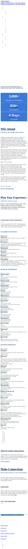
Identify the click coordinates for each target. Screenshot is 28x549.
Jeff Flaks (3, 290)
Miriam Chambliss (5, 403)
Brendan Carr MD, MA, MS (7, 391)
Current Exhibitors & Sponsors (14, 31)
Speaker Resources (11, 22)
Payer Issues (3, 538)
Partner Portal (10, 29)
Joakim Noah (4, 236)
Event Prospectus (10, 32)
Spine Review (4, 530)
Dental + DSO (4, 536)
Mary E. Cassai (4, 397)
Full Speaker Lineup (11, 19)
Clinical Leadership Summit (11, 24)
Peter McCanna (4, 307)
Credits (6, 33)
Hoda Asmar (4, 366)
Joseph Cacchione (5, 274)
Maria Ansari (4, 356)
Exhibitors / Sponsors (9, 35)
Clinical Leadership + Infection (7, 533)
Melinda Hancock (5, 295)
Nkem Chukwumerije (6, 418)
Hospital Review (4, 525)
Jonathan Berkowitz (5, 378)
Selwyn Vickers (4, 337)
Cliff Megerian (4, 312)
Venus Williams (4, 259)
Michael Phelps (4, 248)
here (16, 495)
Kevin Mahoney (4, 300)
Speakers (6, 16)
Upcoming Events (8, 42)
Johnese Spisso (4, 329)
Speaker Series (10, 21)
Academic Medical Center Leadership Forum (17, 11)
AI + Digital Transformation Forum (15, 12)
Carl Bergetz (4, 372)
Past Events (9, 46)
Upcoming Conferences (12, 43)
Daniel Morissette (5, 318)
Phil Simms (3, 255)
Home (5, 7)
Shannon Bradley (5, 385)
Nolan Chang (4, 410)
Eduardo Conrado (5, 280)
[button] (5, 86)
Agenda (6, 8)
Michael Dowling (5, 285)
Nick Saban (3, 251)
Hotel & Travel (10, 26)
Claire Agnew (4, 350)
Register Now (7, 47)
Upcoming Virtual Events (12, 45)
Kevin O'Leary (4, 241)
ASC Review (3, 528)
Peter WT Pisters (5, 323)
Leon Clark (3, 425)
